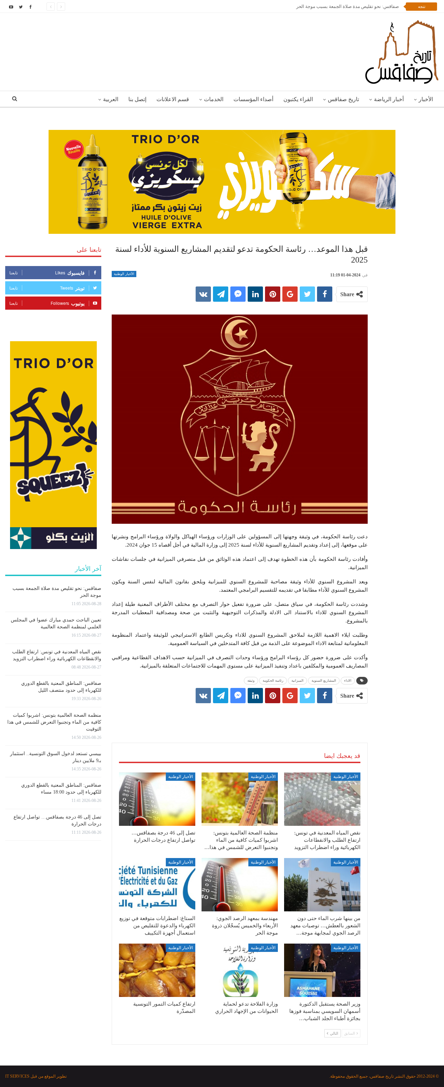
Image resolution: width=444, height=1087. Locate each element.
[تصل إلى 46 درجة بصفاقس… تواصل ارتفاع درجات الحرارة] (157, 799)
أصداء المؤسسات (253, 99)
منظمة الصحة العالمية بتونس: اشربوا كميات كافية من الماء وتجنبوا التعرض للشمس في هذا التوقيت (54, 722)
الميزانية (297, 680)
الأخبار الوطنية (124, 274)
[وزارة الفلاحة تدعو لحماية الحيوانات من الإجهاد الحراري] (240, 970)
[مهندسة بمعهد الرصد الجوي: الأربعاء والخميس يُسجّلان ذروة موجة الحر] (240, 884)
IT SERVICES (17, 1076)
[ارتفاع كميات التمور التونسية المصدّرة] (157, 970)
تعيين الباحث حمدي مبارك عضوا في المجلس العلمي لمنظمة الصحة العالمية (328, 6)
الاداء (347, 680)
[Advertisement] (240, 716)
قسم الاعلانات (172, 99)
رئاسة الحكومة (273, 680)
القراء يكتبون (298, 99)
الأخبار (426, 99)
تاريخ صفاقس (343, 99)
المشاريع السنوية (323, 680)
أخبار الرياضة (389, 99)
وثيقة (251, 680)
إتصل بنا (137, 99)
